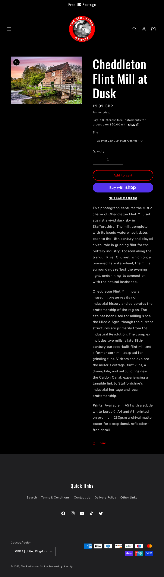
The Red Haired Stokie (34, 566)
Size (95, 132)
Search (32, 497)
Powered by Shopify (61, 566)
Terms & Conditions (55, 497)
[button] (9, 29)
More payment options (123, 197)
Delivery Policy (105, 497)
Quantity (98, 151)
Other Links (128, 497)
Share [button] (102, 443)
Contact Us (82, 497)
